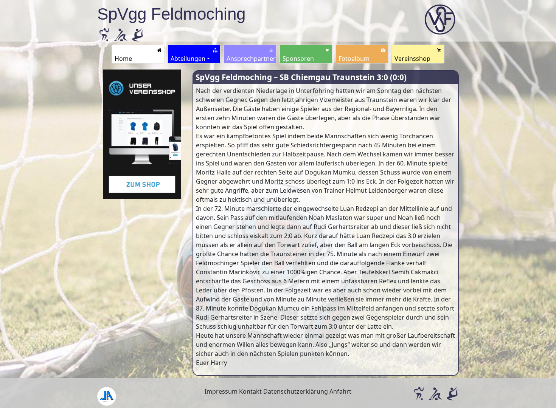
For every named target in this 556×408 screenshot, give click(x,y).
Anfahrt (340, 391)
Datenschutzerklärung (295, 391)
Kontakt (250, 391)
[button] (194, 54)
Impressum (221, 391)
